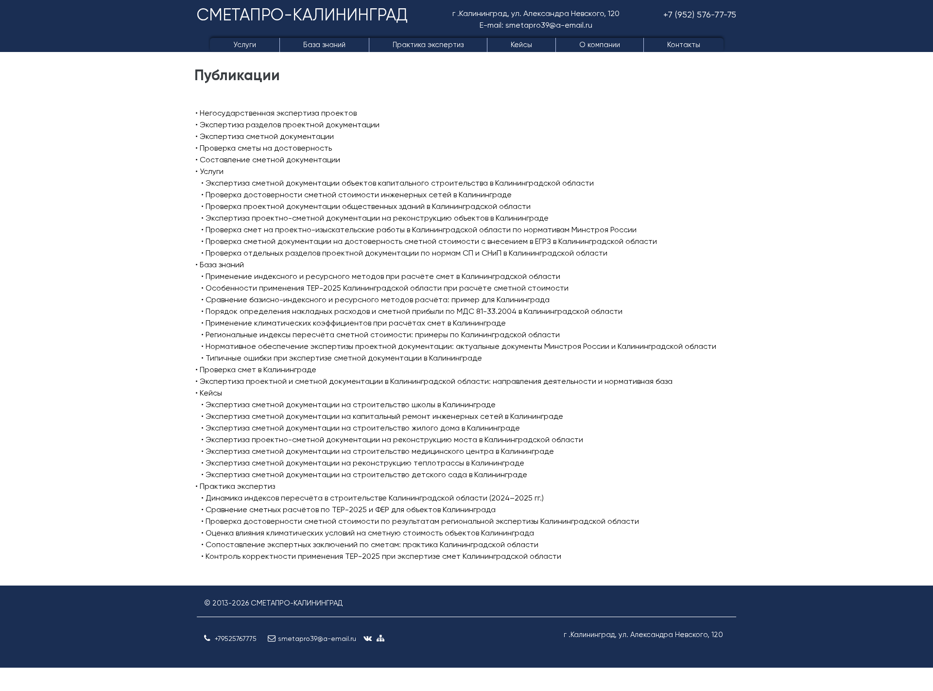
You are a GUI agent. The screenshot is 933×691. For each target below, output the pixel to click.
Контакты (683, 44)
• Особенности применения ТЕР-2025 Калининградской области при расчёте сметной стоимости (385, 288)
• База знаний (219, 264)
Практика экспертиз (428, 44)
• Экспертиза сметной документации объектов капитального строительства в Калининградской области (397, 183)
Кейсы (521, 44)
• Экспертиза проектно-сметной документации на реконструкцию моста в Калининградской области (392, 439)
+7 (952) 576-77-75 (699, 14)
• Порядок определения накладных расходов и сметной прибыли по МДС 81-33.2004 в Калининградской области (411, 311)
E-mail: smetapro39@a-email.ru (536, 25)
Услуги (244, 44)
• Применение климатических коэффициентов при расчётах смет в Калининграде (353, 323)
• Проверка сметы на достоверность (263, 148)
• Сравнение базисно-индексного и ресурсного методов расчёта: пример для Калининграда (375, 299)
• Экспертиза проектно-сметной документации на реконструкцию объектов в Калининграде (375, 218)
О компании (599, 44)
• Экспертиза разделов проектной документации (287, 124)
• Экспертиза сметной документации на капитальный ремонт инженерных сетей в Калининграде (382, 416)
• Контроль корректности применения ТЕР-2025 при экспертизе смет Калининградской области (381, 556)
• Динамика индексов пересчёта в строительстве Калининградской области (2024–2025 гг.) (372, 497)
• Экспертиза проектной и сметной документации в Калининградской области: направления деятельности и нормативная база (434, 381)
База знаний (324, 44)
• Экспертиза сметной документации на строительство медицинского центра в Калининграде (377, 451)
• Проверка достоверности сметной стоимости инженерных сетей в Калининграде (356, 194)
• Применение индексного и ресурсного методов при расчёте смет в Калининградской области (380, 276)
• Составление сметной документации (267, 159)
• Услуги (209, 171)
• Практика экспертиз (235, 486)
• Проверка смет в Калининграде (255, 369)
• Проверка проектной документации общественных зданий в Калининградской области (366, 206)
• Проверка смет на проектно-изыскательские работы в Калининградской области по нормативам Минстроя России (419, 229)
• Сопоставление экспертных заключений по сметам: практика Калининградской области (369, 544)
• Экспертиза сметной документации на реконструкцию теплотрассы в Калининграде (362, 462)
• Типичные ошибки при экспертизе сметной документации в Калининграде (341, 358)
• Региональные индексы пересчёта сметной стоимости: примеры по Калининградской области (380, 334)
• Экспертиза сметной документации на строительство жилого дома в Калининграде (360, 427)
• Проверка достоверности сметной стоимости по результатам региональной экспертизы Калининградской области (420, 521)
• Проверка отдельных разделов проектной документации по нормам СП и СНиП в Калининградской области (404, 253)
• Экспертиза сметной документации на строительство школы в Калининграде (348, 404)
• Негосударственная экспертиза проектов (276, 113)
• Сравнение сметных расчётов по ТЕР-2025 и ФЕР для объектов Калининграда (348, 509)
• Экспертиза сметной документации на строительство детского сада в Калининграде (364, 474)
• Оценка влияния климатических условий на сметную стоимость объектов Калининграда (367, 532)
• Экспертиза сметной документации (264, 136)
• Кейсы (208, 392)
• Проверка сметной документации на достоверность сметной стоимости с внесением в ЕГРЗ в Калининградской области (429, 241)
